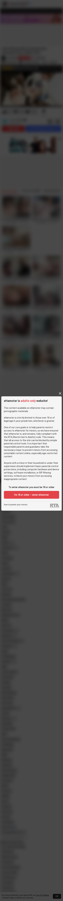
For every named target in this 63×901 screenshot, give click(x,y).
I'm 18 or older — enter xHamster (31, 495)
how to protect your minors (15, 505)
